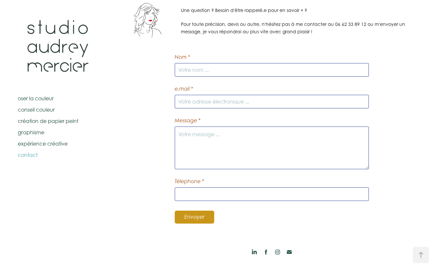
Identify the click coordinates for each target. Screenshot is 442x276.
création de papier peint (48, 121)
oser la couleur (36, 98)
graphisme (31, 132)
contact (28, 155)
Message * (188, 120)
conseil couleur (36, 109)
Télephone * (189, 181)
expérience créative (43, 143)
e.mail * (184, 89)
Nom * (182, 57)
